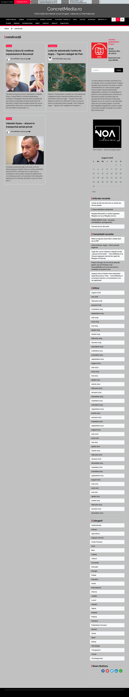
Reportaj (101, 19)
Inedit (38, 23)
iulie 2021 (94, 484)
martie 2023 (95, 413)
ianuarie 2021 (96, 509)
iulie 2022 (94, 434)
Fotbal (93, 575)
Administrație (96, 525)
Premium (16, 23)
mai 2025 (94, 326)
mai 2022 (94, 442)
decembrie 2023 (97, 397)
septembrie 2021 (97, 476)
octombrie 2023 (97, 405)
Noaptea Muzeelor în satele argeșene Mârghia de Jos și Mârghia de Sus (34, 1)
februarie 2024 (96, 388)
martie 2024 (95, 384)
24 (94, 182)
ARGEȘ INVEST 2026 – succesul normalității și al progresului (63, 1)
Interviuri (91, 19)
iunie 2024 (95, 372)
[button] (114, 19)
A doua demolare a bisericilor (102, 209)
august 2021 (95, 480)
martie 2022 (95, 451)
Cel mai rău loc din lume (93, 2)
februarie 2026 (96, 301)
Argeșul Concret (46, 19)
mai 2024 (94, 376)
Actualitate (31, 19)
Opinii (75, 19)
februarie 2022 (96, 455)
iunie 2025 (95, 322)
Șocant (94, 629)
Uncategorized (97, 658)
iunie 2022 (95, 438)
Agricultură (95, 534)
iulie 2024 (94, 367)
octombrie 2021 (97, 471)
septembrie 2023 (97, 409)
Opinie (93, 608)
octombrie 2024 (97, 355)
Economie (95, 563)
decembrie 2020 (97, 513)
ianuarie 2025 (96, 342)
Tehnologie (95, 646)
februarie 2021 (96, 505)
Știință (8, 23)
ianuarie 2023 (96, 417)
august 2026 (96, 293)
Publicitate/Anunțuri (99, 625)
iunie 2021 (95, 488)
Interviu (94, 592)
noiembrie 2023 (97, 401)
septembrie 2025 (97, 313)
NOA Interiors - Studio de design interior (107, 150)
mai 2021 (94, 492)
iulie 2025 (94, 317)
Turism (93, 654)
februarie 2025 (96, 338)
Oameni (94, 604)
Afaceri (8, 46)
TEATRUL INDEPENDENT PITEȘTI (113, 42)
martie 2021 (95, 500)
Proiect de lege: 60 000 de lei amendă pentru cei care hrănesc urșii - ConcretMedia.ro (105, 265)
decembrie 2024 (97, 347)
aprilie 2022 (95, 446)
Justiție (82, 19)
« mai (93, 192)
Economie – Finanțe (62, 19)
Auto (93, 546)
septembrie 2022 (97, 426)
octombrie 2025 (97, 309)
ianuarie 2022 (96, 459)
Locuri (93, 600)
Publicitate (64, 23)
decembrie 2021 (97, 463)
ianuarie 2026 (96, 305)
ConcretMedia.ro (64, 9)
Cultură (94, 558)
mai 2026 (94, 297)
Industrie (94, 579)
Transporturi (52, 46)
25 (98, 182)
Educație (94, 567)
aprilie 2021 (95, 496)
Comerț (94, 554)
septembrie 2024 (97, 359)
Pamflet (55, 23)
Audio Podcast (11, 19)
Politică (94, 617)
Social (93, 633)
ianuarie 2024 (96, 392)
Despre (21, 19)
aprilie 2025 (95, 330)
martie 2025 (95, 334)
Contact (46, 23)
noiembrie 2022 (97, 421)
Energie (94, 571)
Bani (93, 550)
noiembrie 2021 (97, 467)
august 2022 (96, 430)
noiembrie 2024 (97, 351)
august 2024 (96, 363)
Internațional (27, 23)
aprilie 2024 (95, 380)
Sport (93, 637)
